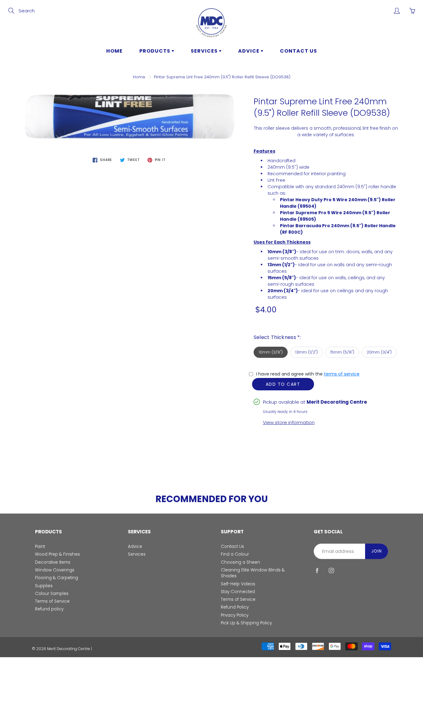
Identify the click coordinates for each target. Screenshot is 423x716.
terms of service (342, 374)
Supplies (44, 586)
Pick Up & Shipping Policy (246, 623)
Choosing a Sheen (240, 562)
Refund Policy (235, 607)
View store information (289, 422)
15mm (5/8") (342, 352)
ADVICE (249, 50)
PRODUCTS (155, 50)
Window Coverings (54, 570)
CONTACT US (298, 50)
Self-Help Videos (238, 584)
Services (137, 554)
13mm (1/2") (306, 352)
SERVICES (205, 50)
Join (376, 551)
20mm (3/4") (379, 352)
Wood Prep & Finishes (57, 554)
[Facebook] (317, 570)
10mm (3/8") (271, 352)
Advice (135, 546)
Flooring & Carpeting (56, 578)
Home (139, 77)
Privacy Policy (234, 615)
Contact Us (232, 546)
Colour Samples (51, 594)
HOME (114, 50)
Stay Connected (238, 592)
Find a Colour (235, 554)
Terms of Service (52, 601)
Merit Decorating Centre (68, 648)
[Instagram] (331, 570)
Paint (40, 546)
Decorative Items (52, 562)
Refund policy (49, 609)
